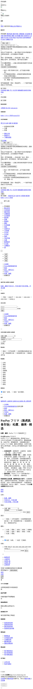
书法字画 (19, 37)
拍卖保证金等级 (9, 628)
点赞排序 (28, 401)
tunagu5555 (16, 115)
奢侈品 (9, 35)
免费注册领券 (13, 570)
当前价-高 (22, 401)
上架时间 (10, 401)
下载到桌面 (7, 137)
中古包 (6, 37)
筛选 (6, 260)
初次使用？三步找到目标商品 (8, 67)
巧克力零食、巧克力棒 (11, 502)
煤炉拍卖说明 (8, 626)
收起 (2, 491)
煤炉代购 (27, 678)
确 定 (26, 550)
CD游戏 (6, 230)
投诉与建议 (7, 664)
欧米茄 (26, 90)
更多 (2, 489)
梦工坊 (3, 123)
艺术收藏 (17, 35)
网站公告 (13, 26)
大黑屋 (3, 108)
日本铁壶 (3, 90)
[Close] (1, 394)
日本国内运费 (8, 638)
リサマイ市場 (8, 115)
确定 (2, 310)
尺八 (11, 90)
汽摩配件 (8, 39)
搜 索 (2, 343)
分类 (6, 256)
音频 (5, 35)
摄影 (13, 35)
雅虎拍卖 (9, 34)
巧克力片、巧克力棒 (14, 286)
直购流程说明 (8, 624)
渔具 (22, 35)
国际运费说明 (8, 643)
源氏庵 (15, 123)
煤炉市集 (15, 34)
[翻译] (18, 45)
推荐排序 (4, 401)
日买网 (6, 264)
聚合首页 (7, 208)
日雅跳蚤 (21, 34)
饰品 (14, 37)
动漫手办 (27, 35)
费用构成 (7, 636)
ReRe (2, 115)
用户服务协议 (8, 651)
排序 (6, 254)
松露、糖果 (7, 273)
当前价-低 (16, 401)
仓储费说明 (7, 639)
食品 (5, 268)
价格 (6, 258)
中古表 (10, 37)
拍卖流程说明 (8, 622)
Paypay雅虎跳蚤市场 (10, 266)
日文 (4, 341)
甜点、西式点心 (9, 270)
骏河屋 (6, 217)
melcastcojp (14, 108)
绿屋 (9, 123)
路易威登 (21, 90)
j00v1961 (8, 108)
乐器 (23, 37)
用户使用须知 (8, 652)
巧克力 (6, 271)
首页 (2, 26)
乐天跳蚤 (27, 34)
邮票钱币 (28, 37)
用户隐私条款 (8, 654)
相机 (8, 90)
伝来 (6, 123)
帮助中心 (19, 26)
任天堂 (15, 90)
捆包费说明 (7, 641)
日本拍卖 (7, 210)
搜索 (2, 193)
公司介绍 (7, 662)
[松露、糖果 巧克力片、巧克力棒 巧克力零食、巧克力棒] (11, 508)
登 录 (2, 568)
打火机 (3, 39)
